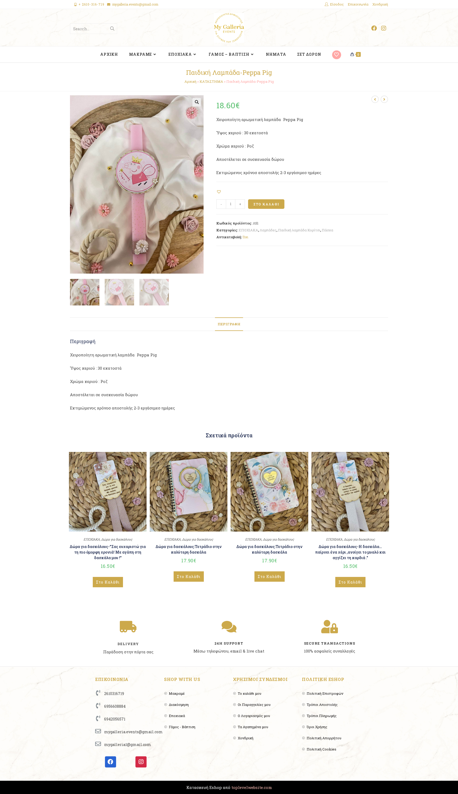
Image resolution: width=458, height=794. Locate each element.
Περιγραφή (229, 324)
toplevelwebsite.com (251, 787)
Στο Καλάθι (266, 204)
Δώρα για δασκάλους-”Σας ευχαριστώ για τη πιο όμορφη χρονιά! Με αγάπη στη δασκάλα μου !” (108, 552)
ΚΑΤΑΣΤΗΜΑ (211, 81)
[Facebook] (110, 761)
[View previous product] (375, 99)
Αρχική (190, 81)
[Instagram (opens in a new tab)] (383, 28)
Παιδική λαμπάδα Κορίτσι (299, 230)
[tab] (229, 324)
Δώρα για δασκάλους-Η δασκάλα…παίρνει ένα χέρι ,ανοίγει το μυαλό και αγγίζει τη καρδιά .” (350, 552)
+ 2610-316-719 (91, 4)
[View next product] (384, 99)
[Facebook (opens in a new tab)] (374, 28)
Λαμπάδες (268, 230)
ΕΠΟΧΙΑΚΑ (248, 230)
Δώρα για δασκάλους (116, 539)
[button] (219, 191)
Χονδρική (380, 4)
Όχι (245, 237)
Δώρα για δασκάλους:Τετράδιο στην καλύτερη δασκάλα (189, 549)
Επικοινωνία (358, 4)
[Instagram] (141, 761)
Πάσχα (327, 230)
